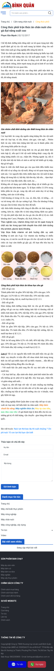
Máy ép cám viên (8, 565)
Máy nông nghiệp (8, 514)
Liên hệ (4, 617)
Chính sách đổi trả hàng (10, 596)
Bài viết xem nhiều (12, 541)
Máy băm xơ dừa (8, 572)
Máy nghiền (5, 575)
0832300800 (15, 657)
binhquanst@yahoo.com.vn (38, 657)
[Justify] (50, 13)
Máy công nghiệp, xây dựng (13, 525)
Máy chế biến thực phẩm (12, 509)
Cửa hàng (5, 610)
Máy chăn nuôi (7, 519)
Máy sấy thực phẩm (9, 578)
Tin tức (4, 530)
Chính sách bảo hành (9, 593)
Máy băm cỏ (6, 568)
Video (3, 535)
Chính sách (5, 620)
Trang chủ (5, 503)
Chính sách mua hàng (10, 589)
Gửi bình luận (10, 486)
